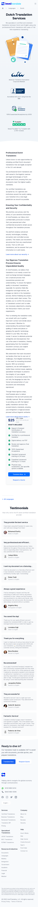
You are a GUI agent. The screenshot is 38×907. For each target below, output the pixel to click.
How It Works (24, 833)
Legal (3, 873)
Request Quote (24, 762)
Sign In (22, 845)
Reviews (23, 820)
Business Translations (8, 817)
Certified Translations (8, 814)
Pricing (3, 826)
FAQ (21, 836)
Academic (4, 867)
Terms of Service (16, 901)
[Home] (3, 8)
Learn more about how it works (18, 417)
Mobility (3, 858)
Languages (11, 8)
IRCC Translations (6, 839)
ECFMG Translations (7, 842)
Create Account (25, 842)
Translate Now (18, 474)
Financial (4, 870)
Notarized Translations (8, 820)
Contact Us (23, 851)
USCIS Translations (7, 836)
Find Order (23, 848)
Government (5, 864)
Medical (3, 876)
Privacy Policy (5, 901)
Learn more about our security (17, 254)
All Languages (8, 499)
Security (23, 823)
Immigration (4, 861)
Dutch (22, 8)
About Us (23, 814)
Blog (21, 817)
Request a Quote (19, 480)
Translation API (6, 823)
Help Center (24, 839)
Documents (4, 853)
